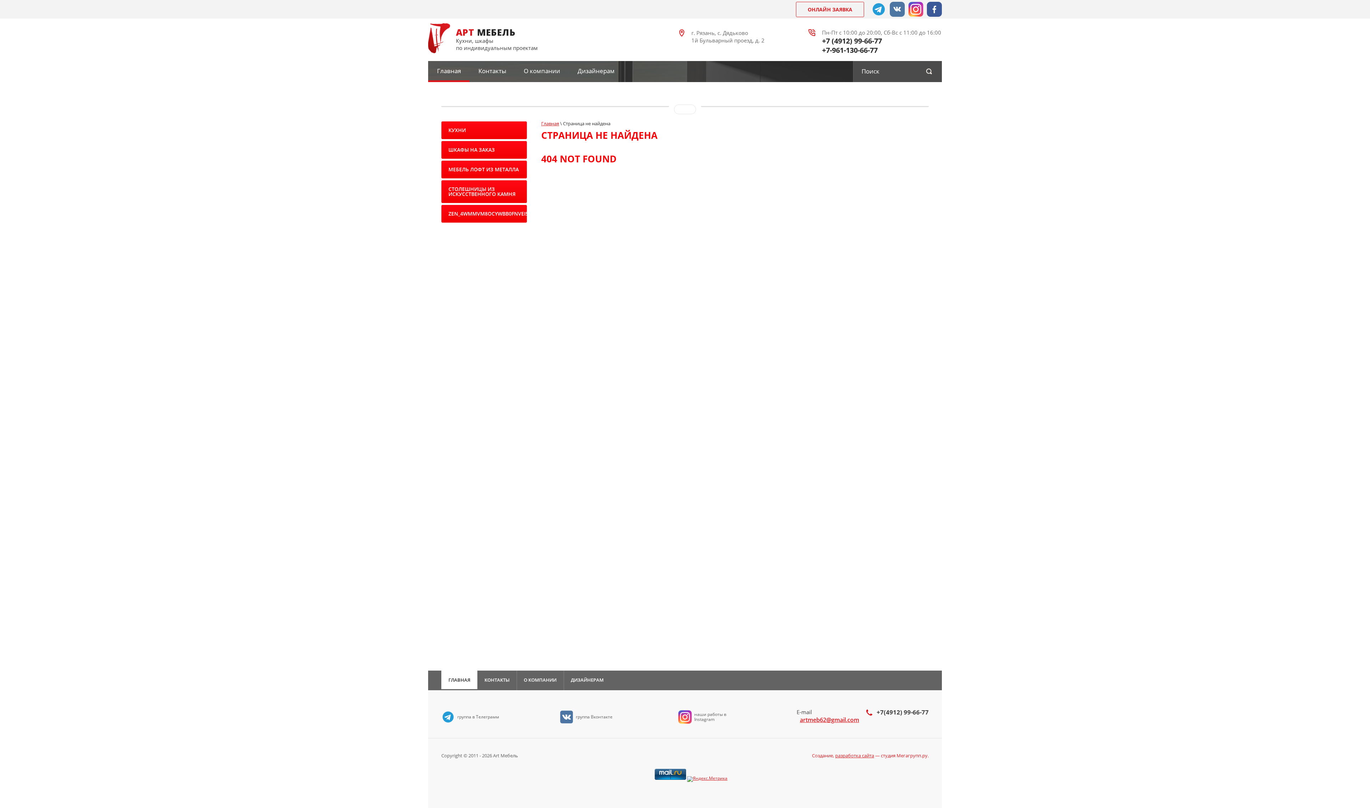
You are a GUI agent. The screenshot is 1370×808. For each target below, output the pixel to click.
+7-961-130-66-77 (850, 50)
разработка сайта (854, 755)
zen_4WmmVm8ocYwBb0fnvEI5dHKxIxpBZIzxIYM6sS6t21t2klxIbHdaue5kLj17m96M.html (487, 213)
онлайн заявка (830, 9)
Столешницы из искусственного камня (482, 191)
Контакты (492, 71)
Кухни (457, 130)
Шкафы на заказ (471, 149)
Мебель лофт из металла (483, 169)
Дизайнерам (596, 71)
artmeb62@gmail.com (829, 720)
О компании (542, 71)
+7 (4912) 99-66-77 (852, 41)
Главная (449, 71)
